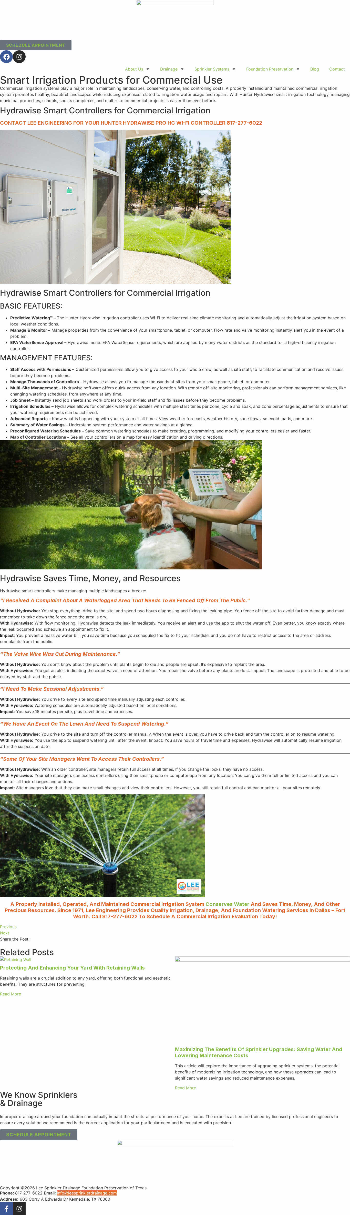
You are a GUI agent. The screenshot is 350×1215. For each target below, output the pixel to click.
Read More (10, 993)
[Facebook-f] (6, 1208)
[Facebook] (6, 56)
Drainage (169, 69)
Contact (337, 69)
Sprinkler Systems (211, 69)
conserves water (227, 904)
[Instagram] (19, 56)
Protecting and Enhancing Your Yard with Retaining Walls (72, 968)
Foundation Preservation (269, 69)
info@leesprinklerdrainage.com (87, 1193)
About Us (134, 69)
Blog (314, 69)
